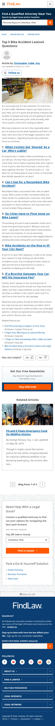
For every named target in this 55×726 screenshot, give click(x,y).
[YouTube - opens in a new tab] (13, 661)
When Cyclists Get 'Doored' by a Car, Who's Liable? (26, 148)
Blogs (4, 34)
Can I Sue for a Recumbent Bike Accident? (25, 183)
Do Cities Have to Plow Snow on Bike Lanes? (26, 215)
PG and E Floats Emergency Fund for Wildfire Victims (26, 432)
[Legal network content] (50, 704)
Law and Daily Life (17, 34)
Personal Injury (34, 34)
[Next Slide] (42, 484)
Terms (4, 719)
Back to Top (28, 594)
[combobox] (27, 540)
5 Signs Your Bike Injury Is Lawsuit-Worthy (24, 332)
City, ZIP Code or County (18, 534)
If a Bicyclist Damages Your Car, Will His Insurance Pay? (26, 275)
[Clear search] (46, 540)
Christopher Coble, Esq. (27, 63)
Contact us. (12, 627)
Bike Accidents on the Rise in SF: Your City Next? (26, 247)
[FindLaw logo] (14, 4)
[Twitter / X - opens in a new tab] (22, 661)
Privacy (14, 719)
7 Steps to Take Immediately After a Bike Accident (28, 339)
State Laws (13, 578)
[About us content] (50, 671)
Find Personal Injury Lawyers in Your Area (24, 326)
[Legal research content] (50, 696)
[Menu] (3, 4)
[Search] (50, 4)
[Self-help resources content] (50, 688)
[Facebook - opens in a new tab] (4, 661)
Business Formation (17, 574)
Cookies (37, 719)
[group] (27, 446)
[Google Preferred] (48, 661)
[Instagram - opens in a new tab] (31, 661)
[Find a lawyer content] (50, 679)
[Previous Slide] (12, 484)
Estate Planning (15, 569)
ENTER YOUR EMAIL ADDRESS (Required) (20, 641)
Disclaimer (25, 719)
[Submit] (50, 646)
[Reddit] (39, 661)
